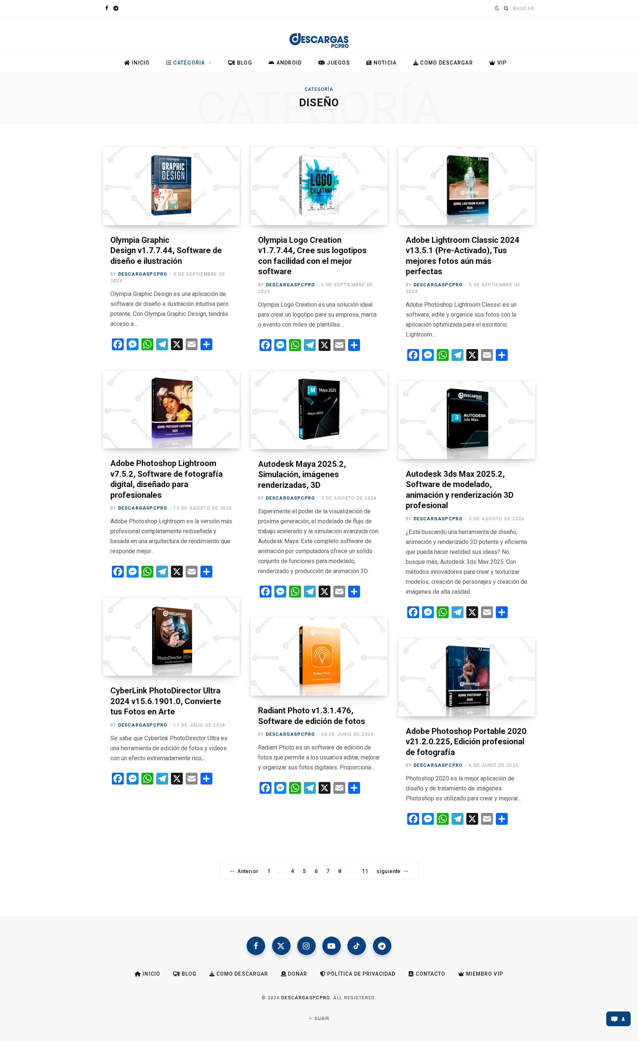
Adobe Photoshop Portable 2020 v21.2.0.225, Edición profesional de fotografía (466, 742)
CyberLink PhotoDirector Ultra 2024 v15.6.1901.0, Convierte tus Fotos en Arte (165, 701)
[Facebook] (256, 946)
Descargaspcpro (143, 274)
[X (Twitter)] (281, 946)
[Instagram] (306, 946)
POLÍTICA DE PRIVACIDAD (360, 974)
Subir (321, 1018)
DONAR (297, 974)
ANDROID (288, 63)
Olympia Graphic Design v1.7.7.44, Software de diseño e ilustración (166, 250)
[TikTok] (356, 946)
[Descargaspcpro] (319, 36)
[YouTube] (331, 946)
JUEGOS (337, 63)
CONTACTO (429, 974)
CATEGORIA (188, 63)
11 (365, 871)
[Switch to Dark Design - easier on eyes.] (496, 8)
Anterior (247, 871)
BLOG (244, 63)
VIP (501, 63)
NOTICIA (384, 63)
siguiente (389, 871)
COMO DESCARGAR (446, 63)
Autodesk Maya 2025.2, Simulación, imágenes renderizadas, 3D (302, 474)
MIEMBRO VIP (483, 974)
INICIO (140, 63)
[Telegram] (382, 946)
